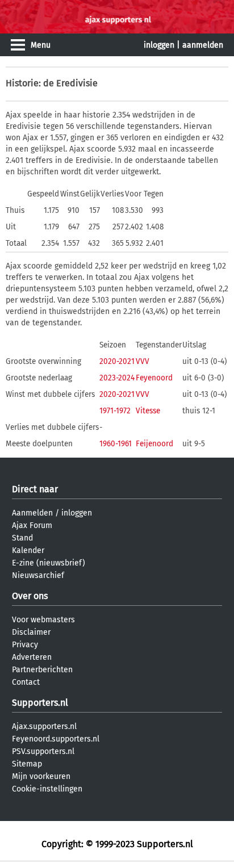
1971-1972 (115, 411)
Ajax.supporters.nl (44, 726)
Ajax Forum (32, 525)
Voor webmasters (43, 620)
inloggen (159, 45)
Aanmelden (32, 513)
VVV (142, 361)
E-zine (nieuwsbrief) (48, 563)
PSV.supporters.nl (43, 751)
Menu (41, 45)
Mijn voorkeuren (41, 776)
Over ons (30, 595)
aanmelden (202, 45)
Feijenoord (154, 444)
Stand (22, 538)
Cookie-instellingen (47, 789)
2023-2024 (117, 378)
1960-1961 (115, 444)
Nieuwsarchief (38, 575)
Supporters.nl (40, 702)
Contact (26, 682)
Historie (22, 83)
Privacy (25, 645)
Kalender (28, 550)
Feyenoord (154, 378)
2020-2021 (117, 361)
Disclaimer (31, 632)
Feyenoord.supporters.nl (55, 739)
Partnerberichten (42, 670)
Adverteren (32, 657)
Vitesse (148, 411)
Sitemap (27, 764)
